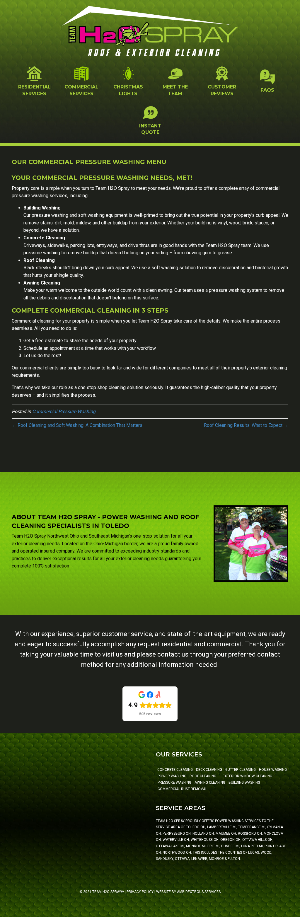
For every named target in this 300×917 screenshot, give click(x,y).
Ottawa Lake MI (170, 846)
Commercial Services (81, 90)
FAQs (267, 90)
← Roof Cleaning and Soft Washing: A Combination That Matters (77, 425)
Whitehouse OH (205, 840)
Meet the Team (175, 90)
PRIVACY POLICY (140, 892)
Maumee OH (226, 833)
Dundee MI (230, 846)
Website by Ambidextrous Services (188, 892)
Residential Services (34, 90)
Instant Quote (150, 129)
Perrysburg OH (177, 833)
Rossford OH (250, 833)
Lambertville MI (221, 827)
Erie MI (213, 846)
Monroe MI (196, 846)
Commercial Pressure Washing (64, 411)
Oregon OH (230, 840)
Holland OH (203, 833)
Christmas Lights (128, 90)
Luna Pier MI (252, 846)
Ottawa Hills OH (257, 840)
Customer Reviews (222, 90)
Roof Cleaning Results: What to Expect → (246, 425)
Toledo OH (195, 827)
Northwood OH (177, 852)
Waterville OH (176, 840)
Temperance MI (251, 827)
